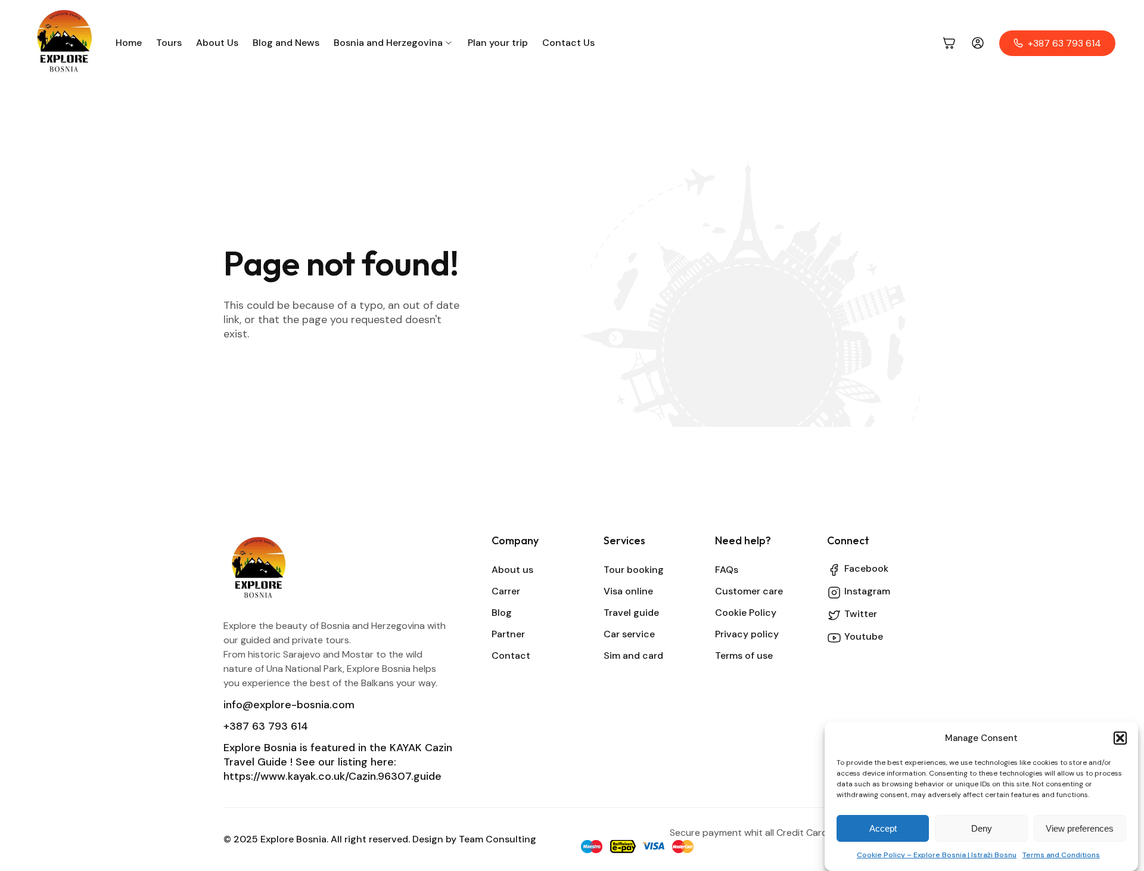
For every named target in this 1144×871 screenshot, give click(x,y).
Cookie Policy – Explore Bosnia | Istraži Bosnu (936, 855)
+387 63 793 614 (265, 726)
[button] (1120, 738)
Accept (883, 828)
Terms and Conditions (1061, 855)
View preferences (1080, 828)
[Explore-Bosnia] (65, 43)
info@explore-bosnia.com (289, 705)
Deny (981, 828)
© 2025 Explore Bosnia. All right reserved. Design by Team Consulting (379, 839)
